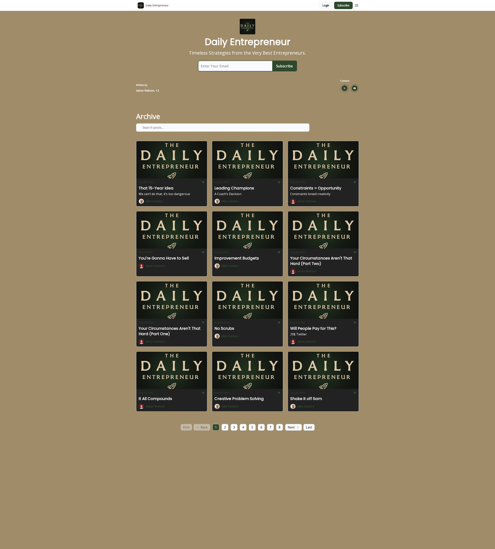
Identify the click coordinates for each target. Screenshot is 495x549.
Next (291, 427)
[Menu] (356, 5)
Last (309, 427)
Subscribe (343, 5)
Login (325, 5)
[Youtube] (354, 88)
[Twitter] (344, 88)
